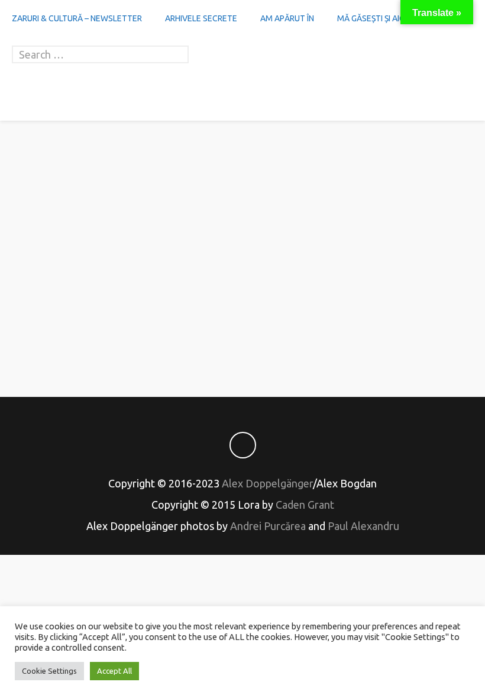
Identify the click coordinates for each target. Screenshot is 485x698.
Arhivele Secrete (201, 18)
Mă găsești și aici (371, 18)
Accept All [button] (114, 671)
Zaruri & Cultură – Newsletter (77, 18)
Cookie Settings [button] (49, 671)
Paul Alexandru (363, 526)
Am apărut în (287, 18)
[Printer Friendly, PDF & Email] (242, 346)
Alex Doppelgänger (267, 483)
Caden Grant (305, 504)
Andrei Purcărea (268, 526)
